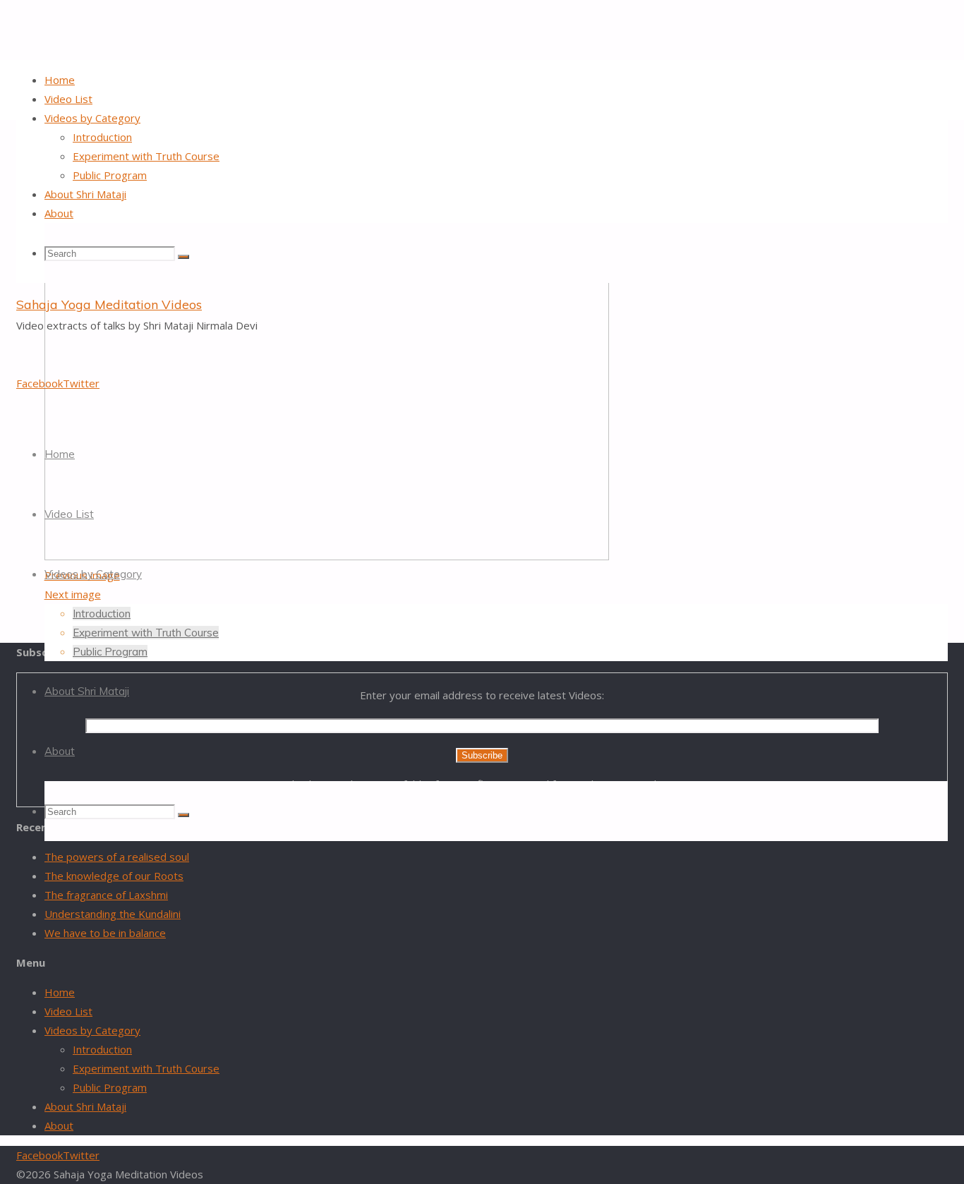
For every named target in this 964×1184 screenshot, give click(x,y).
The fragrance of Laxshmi (106, 895)
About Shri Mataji (85, 1106)
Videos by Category (92, 1030)
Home (59, 992)
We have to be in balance (105, 933)
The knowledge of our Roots (113, 876)
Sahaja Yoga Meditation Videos (109, 304)
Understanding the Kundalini (112, 914)
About (58, 1125)
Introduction (102, 1049)
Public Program (110, 1087)
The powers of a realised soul (116, 857)
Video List (68, 1011)
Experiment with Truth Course (146, 1068)
